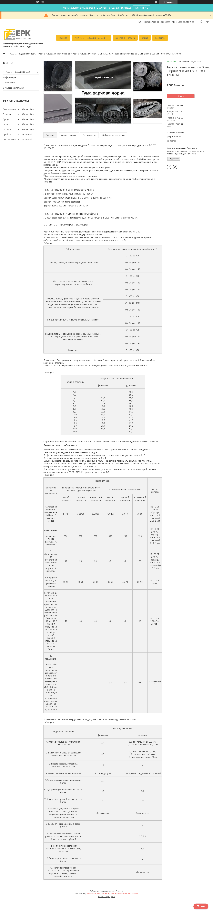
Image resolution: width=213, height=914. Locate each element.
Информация (9, 77)
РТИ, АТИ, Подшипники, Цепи (90, 37)
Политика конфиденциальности (125, 893)
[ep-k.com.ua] (17, 35)
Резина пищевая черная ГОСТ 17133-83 (92, 53)
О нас (145, 37)
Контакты (160, 37)
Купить (181, 96)
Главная (63, 37)
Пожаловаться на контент (98, 893)
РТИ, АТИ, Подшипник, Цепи (17, 71)
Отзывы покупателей (13, 87)
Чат (203, 906)
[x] (175, 167)
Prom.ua (119, 891)
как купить (141, 7)
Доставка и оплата (125, 37)
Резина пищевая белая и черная (54, 53)
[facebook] (169, 167)
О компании (9, 82)
